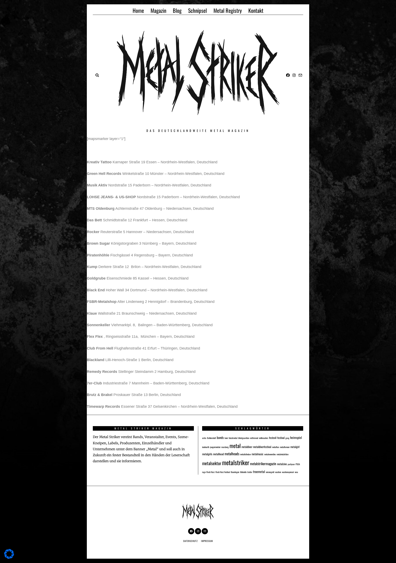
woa (296, 472)
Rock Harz (210, 472)
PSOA (298, 464)
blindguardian (243, 438)
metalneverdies (270, 454)
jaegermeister (215, 447)
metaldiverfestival (262, 447)
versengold (270, 472)
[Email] (300, 75)
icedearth (205, 447)
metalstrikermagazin (263, 463)
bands (220, 437)
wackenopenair (288, 472)
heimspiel (296, 437)
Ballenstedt (211, 438)
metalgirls (207, 454)
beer (226, 438)
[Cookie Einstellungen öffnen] (9, 557)
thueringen (235, 472)
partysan (291, 464)
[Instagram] (294, 75)
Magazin (158, 10)
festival (281, 438)
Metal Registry (227, 10)
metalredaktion (283, 454)
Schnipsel (197, 10)
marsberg (225, 447)
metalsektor (211, 463)
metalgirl (294, 447)
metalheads (232, 453)
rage (204, 472)
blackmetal (233, 438)
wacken (278, 472)
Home (138, 10)
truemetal (259, 471)
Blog (177, 10)
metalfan (275, 447)
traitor (249, 472)
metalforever (285, 447)
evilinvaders (263, 438)
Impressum (207, 541)
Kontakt (255, 10)
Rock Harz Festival (223, 472)
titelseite (243, 472)
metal (235, 445)
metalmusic (257, 454)
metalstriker (235, 462)
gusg (287, 438)
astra (204, 438)
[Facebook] (288, 75)
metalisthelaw (245, 454)
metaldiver (247, 447)
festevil (272, 438)
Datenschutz (190, 541)
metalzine (282, 464)
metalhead (218, 454)
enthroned (254, 438)
